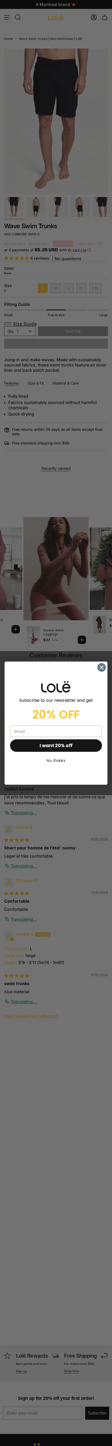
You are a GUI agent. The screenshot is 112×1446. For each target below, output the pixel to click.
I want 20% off (56, 745)
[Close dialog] (102, 667)
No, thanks (56, 760)
